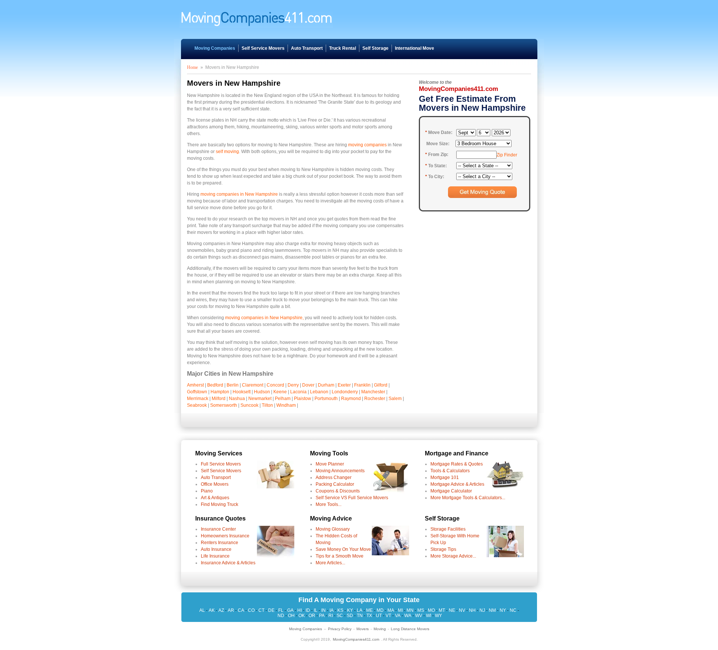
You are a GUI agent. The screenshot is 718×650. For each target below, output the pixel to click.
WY (438, 615)
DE (271, 610)
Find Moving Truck (219, 504)
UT (379, 615)
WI (428, 615)
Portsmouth (326, 398)
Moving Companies (214, 48)
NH (472, 610)
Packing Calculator (335, 484)
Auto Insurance (216, 549)
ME (369, 610)
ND (280, 615)
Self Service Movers (263, 48)
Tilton (267, 405)
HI (299, 610)
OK (301, 615)
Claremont (252, 385)
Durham (326, 385)
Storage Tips (443, 549)
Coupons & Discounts (338, 491)
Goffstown (197, 391)
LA (359, 610)
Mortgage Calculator (451, 491)
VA (398, 615)
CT (261, 610)
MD (380, 610)
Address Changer (334, 477)
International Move (414, 48)
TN (360, 615)
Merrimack (197, 398)
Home (192, 67)
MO (431, 610)
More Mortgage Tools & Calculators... (467, 497)
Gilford (380, 385)
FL (280, 610)
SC (340, 615)
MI (400, 610)
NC (513, 610)
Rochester (374, 398)
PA (322, 615)
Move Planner (330, 464)
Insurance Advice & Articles (228, 562)
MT (442, 610)
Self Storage (375, 48)
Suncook (249, 405)
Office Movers (214, 484)
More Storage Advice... (453, 556)
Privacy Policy (340, 629)
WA (407, 615)
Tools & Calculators (450, 470)
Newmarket (259, 398)
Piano (207, 491)
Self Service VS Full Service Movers (352, 497)
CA (241, 610)
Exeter (344, 385)
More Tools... (328, 504)
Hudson (262, 391)
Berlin (233, 385)
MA (390, 610)
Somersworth (223, 405)
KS (340, 610)
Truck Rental (342, 48)
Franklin (362, 385)
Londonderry (345, 391)
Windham (286, 405)
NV (462, 610)
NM (492, 610)
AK (212, 610)
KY (350, 610)
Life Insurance (215, 556)
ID (308, 610)
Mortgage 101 (444, 477)
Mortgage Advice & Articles (457, 484)
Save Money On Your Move (343, 549)
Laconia (298, 391)
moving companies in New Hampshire (239, 194)
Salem (395, 398)
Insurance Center (218, 529)
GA (290, 610)
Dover (308, 385)
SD (350, 615)
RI (330, 615)
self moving (227, 151)
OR (312, 615)
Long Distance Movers (410, 629)
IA (331, 610)
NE (452, 610)
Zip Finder (507, 155)
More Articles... (330, 562)
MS (420, 610)
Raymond (351, 398)
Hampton (220, 391)
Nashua (237, 398)
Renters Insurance (219, 542)
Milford (218, 398)
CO (251, 610)
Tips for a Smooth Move (339, 556)
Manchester (373, 391)
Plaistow (302, 398)
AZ (221, 610)
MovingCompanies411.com (356, 639)
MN (410, 610)
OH (291, 615)
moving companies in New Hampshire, (264, 317)
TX (369, 615)
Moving (380, 629)
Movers (362, 629)
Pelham (283, 398)
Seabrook (197, 405)
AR (231, 610)
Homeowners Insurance (225, 535)
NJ (482, 610)
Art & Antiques (215, 497)
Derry (293, 385)
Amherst (195, 385)
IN (323, 610)
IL (315, 610)
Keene (280, 391)
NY (503, 610)
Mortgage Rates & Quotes (456, 464)
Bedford (215, 385)
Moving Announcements (340, 470)
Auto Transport (307, 48)
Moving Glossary (333, 529)
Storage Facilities (448, 529)
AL (202, 610)
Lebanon (319, 391)
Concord (275, 385)
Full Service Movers (221, 464)
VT (388, 615)
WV (418, 615)
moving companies (367, 144)
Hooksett (242, 391)
